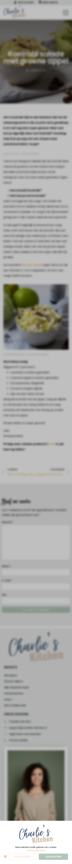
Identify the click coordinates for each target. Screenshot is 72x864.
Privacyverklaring (36, 850)
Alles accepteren (53, 856)
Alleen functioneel (22, 856)
